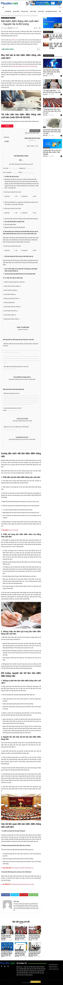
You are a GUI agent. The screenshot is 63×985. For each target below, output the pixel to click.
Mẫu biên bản (12, 17)
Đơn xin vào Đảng (13, 530)
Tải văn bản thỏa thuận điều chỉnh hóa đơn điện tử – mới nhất (51, 72)
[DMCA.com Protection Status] (35, 982)
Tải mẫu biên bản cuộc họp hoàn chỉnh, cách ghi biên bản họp (35, 953)
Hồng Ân (30, 939)
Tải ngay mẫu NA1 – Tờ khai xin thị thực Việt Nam (6, 937)
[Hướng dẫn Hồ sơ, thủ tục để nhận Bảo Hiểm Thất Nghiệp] (52, 143)
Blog (44, 127)
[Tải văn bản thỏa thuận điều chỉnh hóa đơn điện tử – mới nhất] (52, 63)
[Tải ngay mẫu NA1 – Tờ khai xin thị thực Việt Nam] (7, 930)
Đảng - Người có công (9, 15)
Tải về (7, 126)
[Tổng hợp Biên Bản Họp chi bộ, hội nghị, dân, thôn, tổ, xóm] (21, 930)
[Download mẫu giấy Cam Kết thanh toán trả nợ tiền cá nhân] (52, 123)
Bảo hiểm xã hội (46, 147)
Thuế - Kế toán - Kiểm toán (48, 67)
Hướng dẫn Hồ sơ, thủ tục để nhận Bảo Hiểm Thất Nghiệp (52, 152)
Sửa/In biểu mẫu (35, 130)
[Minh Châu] (2, 28)
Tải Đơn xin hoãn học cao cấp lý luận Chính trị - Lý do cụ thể (55, 37)
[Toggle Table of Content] (37, 49)
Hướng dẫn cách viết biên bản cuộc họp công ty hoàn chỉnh (20, 953)
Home (2, 15)
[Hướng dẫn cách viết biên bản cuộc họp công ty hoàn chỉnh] (21, 946)
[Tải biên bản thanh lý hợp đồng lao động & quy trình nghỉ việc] (7, 946)
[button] (60, 7)
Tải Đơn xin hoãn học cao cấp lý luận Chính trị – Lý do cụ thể (34, 937)
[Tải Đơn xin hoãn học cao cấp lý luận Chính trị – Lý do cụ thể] (35, 930)
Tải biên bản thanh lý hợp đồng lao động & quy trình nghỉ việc (6, 953)
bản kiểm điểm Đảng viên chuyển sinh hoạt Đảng (24, 66)
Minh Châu (10, 28)
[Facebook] (1, 966)
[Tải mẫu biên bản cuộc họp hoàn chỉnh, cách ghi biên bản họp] (35, 946)
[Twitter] (8, 966)
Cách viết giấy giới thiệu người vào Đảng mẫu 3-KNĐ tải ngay (55, 45)
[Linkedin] (4, 966)
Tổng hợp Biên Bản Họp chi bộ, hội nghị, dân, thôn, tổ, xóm (20, 937)
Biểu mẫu (3, 933)
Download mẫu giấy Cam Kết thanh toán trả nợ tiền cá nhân (52, 131)
